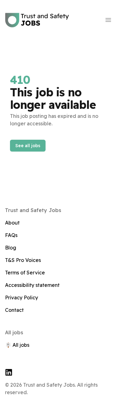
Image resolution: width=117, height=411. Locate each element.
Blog (10, 247)
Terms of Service (25, 272)
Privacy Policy (21, 297)
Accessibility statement (32, 285)
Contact (14, 310)
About (12, 223)
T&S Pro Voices (23, 260)
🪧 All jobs (17, 345)
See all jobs (27, 145)
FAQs (11, 235)
